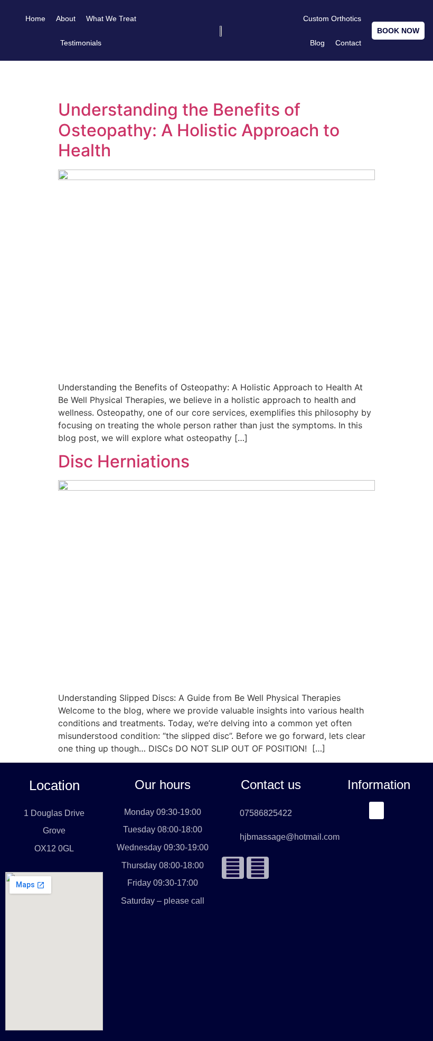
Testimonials (80, 43)
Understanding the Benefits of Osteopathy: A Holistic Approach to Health (199, 130)
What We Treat (111, 18)
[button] (376, 810)
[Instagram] (258, 868)
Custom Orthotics (332, 18)
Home (35, 18)
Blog (317, 43)
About (66, 18)
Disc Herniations (124, 461)
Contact (348, 43)
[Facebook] (233, 868)
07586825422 (266, 813)
